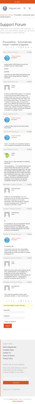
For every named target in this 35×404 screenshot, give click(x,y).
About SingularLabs (9, 347)
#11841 (29, 258)
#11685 (29, 149)
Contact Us (7, 353)
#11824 (29, 184)
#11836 (29, 234)
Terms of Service (8, 356)
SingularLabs (15, 8)
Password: (7, 316)
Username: (7, 310)
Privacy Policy (8, 358)
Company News (8, 350)
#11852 (29, 282)
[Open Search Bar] (24, 8)
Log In (8, 326)
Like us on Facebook (11, 389)
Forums (11, 15)
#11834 (29, 208)
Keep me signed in (10, 321)
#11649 (29, 81)
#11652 (29, 114)
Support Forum (13, 24)
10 (28, 47)
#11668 (29, 131)
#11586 (29, 52)
